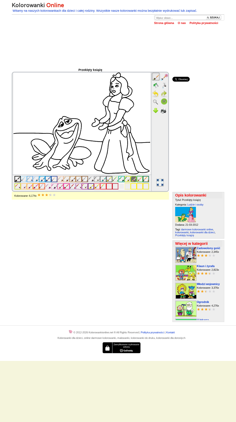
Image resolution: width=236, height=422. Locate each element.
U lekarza (203, 319)
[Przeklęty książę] (185, 221)
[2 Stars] (43, 195)
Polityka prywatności (204, 23)
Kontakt (170, 332)
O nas (182, 23)
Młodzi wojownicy (208, 284)
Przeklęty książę (184, 235)
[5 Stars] (54, 195)
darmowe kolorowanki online (197, 229)
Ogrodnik (203, 302)
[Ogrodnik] (186, 315)
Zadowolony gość (208, 248)
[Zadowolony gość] (186, 261)
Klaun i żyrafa (206, 266)
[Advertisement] (118, 49)
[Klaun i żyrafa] (186, 279)
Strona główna (164, 23)
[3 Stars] (46, 195)
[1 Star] (39, 195)
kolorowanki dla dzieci (202, 232)
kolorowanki (182, 232)
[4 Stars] (50, 195)
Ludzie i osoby (195, 204)
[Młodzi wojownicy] (186, 297)
